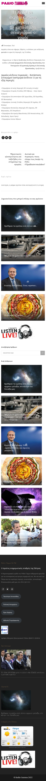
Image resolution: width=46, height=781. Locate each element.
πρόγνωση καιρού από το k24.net (17, 747)
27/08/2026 (7, 720)
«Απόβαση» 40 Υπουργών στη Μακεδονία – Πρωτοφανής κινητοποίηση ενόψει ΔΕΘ (17, 540)
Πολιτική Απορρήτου (10, 604)
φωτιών (4, 52)
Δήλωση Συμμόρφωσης (11, 620)
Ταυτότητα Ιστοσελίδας (11, 596)
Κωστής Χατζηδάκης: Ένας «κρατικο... (20, 285)
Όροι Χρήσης (7, 612)
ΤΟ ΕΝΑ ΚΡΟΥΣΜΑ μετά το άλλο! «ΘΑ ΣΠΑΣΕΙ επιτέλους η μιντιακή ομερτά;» (22, 674)
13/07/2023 (7, 679)
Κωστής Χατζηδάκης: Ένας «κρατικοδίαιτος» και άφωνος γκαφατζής (17, 448)
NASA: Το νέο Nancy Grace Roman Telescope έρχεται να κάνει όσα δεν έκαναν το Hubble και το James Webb (20, 509)
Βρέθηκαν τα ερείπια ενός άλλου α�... (20, 226)
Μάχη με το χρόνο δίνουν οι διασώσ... (20, 255)
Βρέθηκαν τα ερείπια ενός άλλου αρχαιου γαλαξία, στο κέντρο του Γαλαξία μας (18, 386)
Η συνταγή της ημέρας (14, 315)
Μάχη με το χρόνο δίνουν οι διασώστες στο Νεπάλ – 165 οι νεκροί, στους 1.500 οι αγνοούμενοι (21, 417)
